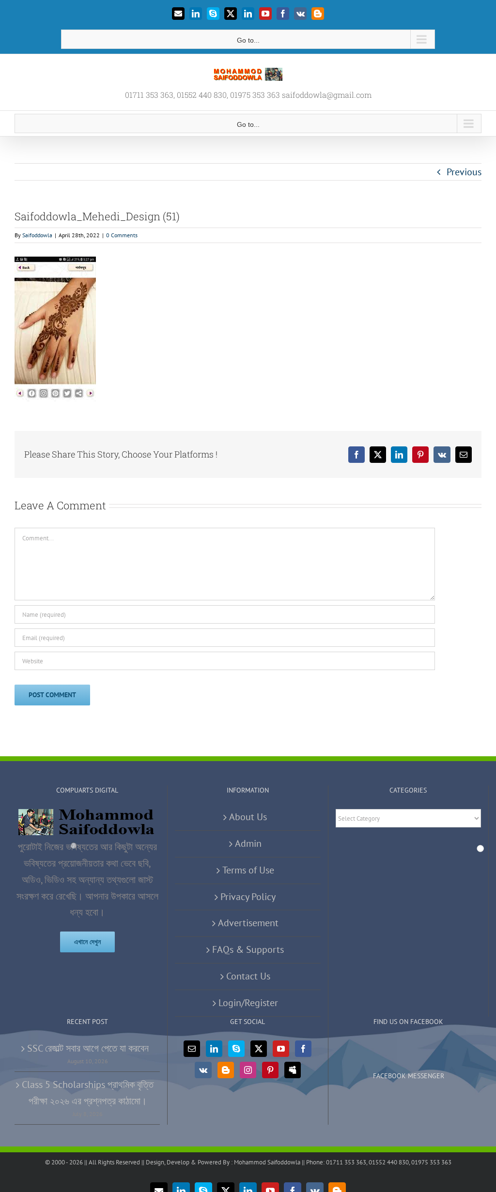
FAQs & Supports (248, 949)
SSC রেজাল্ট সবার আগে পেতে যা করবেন (88, 1048)
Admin (248, 843)
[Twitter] (258, 1048)
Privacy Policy (248, 896)
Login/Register (248, 1002)
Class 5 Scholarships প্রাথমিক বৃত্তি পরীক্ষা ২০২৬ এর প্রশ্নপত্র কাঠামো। (88, 1092)
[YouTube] (281, 1048)
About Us (248, 816)
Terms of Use (248, 870)
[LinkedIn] (214, 1048)
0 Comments (122, 235)
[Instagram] (248, 1070)
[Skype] (236, 1048)
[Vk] (203, 1070)
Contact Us (248, 976)
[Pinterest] (270, 1070)
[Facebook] (303, 1048)
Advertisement (248, 923)
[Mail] (192, 1048)
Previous (464, 172)
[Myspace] (292, 1070)
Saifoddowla (37, 235)
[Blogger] (225, 1070)
